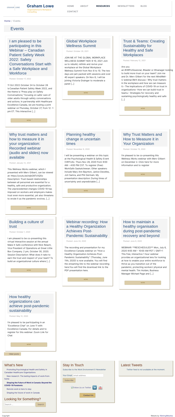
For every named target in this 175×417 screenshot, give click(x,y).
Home (70, 6)
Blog (144, 6)
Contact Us (88, 395)
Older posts (14, 354)
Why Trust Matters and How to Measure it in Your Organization (142, 139)
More (29, 120)
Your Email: (67, 375)
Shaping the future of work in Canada (23, 393)
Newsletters (126, 6)
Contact (72, 11)
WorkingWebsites (166, 416)
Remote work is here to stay (19, 389)
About (84, 6)
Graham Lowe (40, 6)
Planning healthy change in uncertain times (83, 139)
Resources (103, 6)
